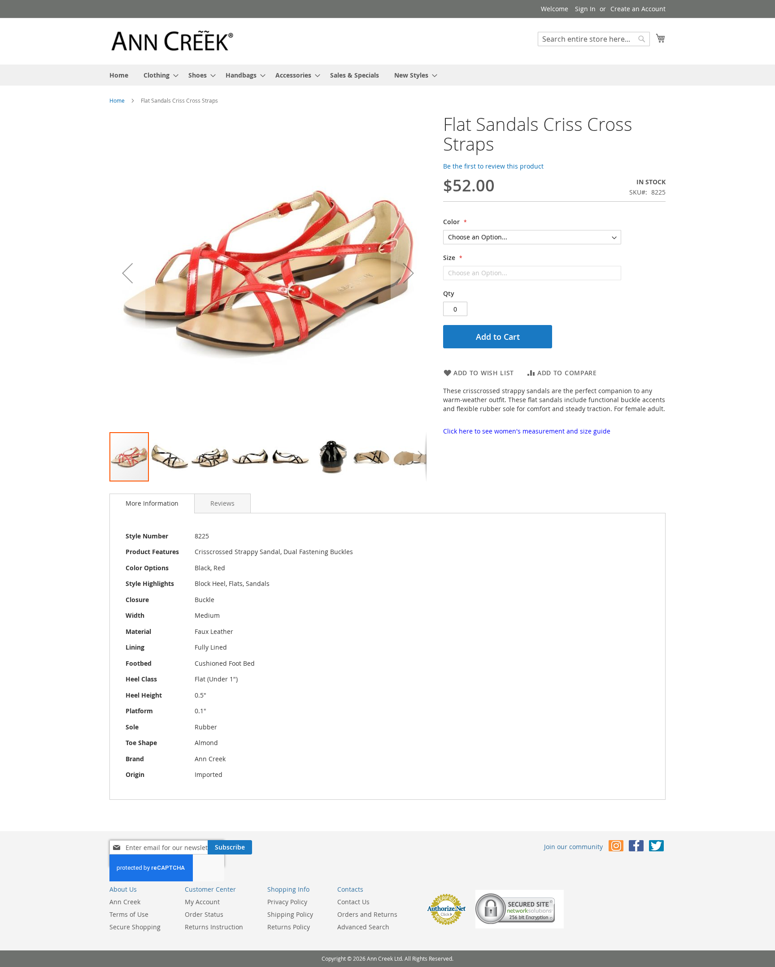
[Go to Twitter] (656, 847)
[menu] (387, 75)
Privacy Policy (287, 902)
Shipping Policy (290, 914)
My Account (202, 902)
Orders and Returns (367, 914)
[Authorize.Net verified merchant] (446, 923)
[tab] (152, 503)
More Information (152, 503)
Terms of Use (128, 914)
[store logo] (172, 40)
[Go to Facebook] (636, 847)
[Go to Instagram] (616, 847)
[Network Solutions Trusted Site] (519, 926)
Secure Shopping (135, 927)
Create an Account (638, 8)
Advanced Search (363, 927)
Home (117, 100)
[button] (127, 272)
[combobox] (594, 39)
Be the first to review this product (493, 166)
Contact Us (353, 902)
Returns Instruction (214, 927)
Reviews (222, 503)
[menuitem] (119, 75)
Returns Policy (288, 927)
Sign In (585, 8)
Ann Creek (124, 902)
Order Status (204, 914)
